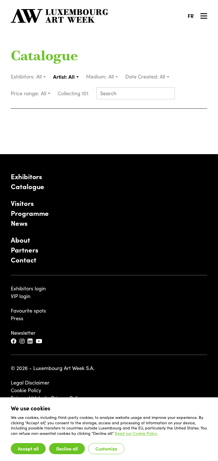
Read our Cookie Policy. (136, 433)
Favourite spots (28, 310)
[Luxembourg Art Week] (59, 16)
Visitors (22, 203)
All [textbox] (39, 76)
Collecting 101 (74, 93)
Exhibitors (26, 176)
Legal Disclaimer (30, 382)
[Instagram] (23, 341)
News (19, 223)
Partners (24, 249)
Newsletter (23, 332)
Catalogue (44, 57)
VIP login (20, 296)
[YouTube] (39, 341)
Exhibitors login (28, 288)
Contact (23, 259)
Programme (30, 213)
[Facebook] (14, 341)
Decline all (67, 448)
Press (17, 318)
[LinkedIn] (30, 341)
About (20, 239)
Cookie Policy (26, 390)
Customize (106, 448)
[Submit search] (168, 94)
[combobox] (41, 76)
